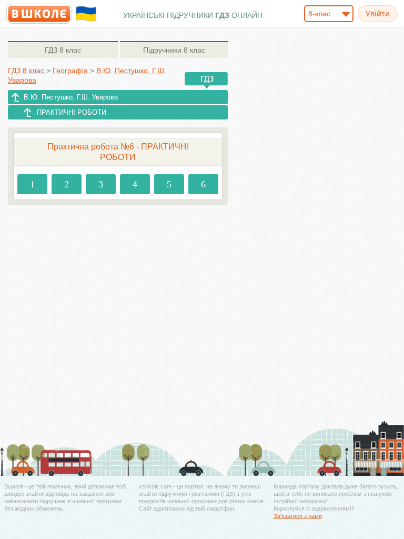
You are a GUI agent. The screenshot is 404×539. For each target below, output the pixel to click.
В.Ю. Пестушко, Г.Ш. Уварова (71, 97)
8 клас (63, 50)
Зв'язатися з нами (298, 516)
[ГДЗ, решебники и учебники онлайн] (39, 14)
